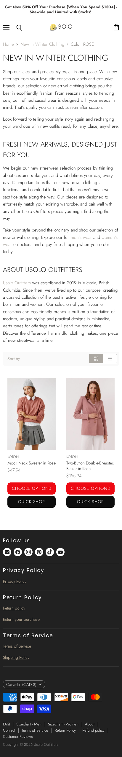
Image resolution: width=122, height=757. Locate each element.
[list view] (110, 358)
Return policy (14, 608)
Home (8, 44)
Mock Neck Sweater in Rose (31, 463)
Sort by (13, 358)
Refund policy (93, 730)
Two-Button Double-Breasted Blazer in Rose (90, 465)
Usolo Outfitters (17, 283)
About (89, 724)
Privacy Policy (14, 581)
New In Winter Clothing (42, 44)
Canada (21, 684)
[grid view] (96, 358)
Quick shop (31, 502)
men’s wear (81, 237)
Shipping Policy (16, 657)
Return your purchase (21, 619)
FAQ (6, 724)
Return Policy (65, 730)
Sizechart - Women (63, 724)
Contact (9, 730)
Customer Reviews (18, 736)
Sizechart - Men (28, 724)
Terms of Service (17, 646)
